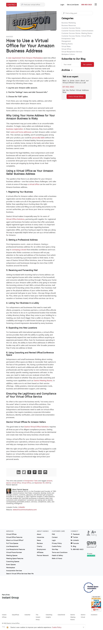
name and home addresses (21, 132)
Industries (40, 537)
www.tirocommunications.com (25, 510)
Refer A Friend (57, 558)
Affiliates (40, 552)
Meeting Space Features (14, 558)
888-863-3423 (86, 4)
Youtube (76, 543)
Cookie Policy (56, 546)
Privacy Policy (57, 543)
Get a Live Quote (73, 4)
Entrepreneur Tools (31, 481)
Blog (74, 546)
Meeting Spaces (11, 555)
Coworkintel (61, 614)
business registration (14, 129)
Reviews (40, 543)
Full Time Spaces (12, 543)
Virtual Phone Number (14, 552)
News (39, 540)
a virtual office (33, 184)
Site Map (55, 549)
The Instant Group (38, 617)
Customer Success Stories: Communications (77, 31)
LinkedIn (21, 507)
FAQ (53, 534)
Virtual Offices (11, 534)
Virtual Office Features (14, 537)
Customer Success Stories (71, 28)
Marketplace (10, 567)
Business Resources (69, 25)
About (39, 534)
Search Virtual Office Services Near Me (19, 574)
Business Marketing (69, 23)
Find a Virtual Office (76, 96)
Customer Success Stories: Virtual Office (76, 36)
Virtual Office (26, 483)
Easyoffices (15, 614)
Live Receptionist (12, 546)
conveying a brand (19, 250)
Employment (41, 549)
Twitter (75, 537)
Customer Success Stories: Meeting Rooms (77, 33)
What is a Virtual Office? (14, 540)
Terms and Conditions (59, 552)
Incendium (94, 614)
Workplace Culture (68, 54)
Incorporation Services (14, 571)
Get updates (87, 64)
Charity (39, 546)
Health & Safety (57, 555)
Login (62, 4)
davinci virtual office (13, 483)
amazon (49, 481)
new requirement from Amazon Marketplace (25, 58)
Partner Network (43, 555)
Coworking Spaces (12, 561)
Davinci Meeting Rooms (43, 380)
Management (66, 41)
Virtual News (66, 46)
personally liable (38, 138)
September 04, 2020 (41, 483)
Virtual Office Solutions (15, 219)
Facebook (76, 534)
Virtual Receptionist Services (72, 52)
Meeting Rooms (67, 44)
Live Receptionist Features (15, 549)
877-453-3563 (68, 87)
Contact (55, 537)
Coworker (27, 614)
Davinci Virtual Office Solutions (36, 427)
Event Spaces (11, 564)
